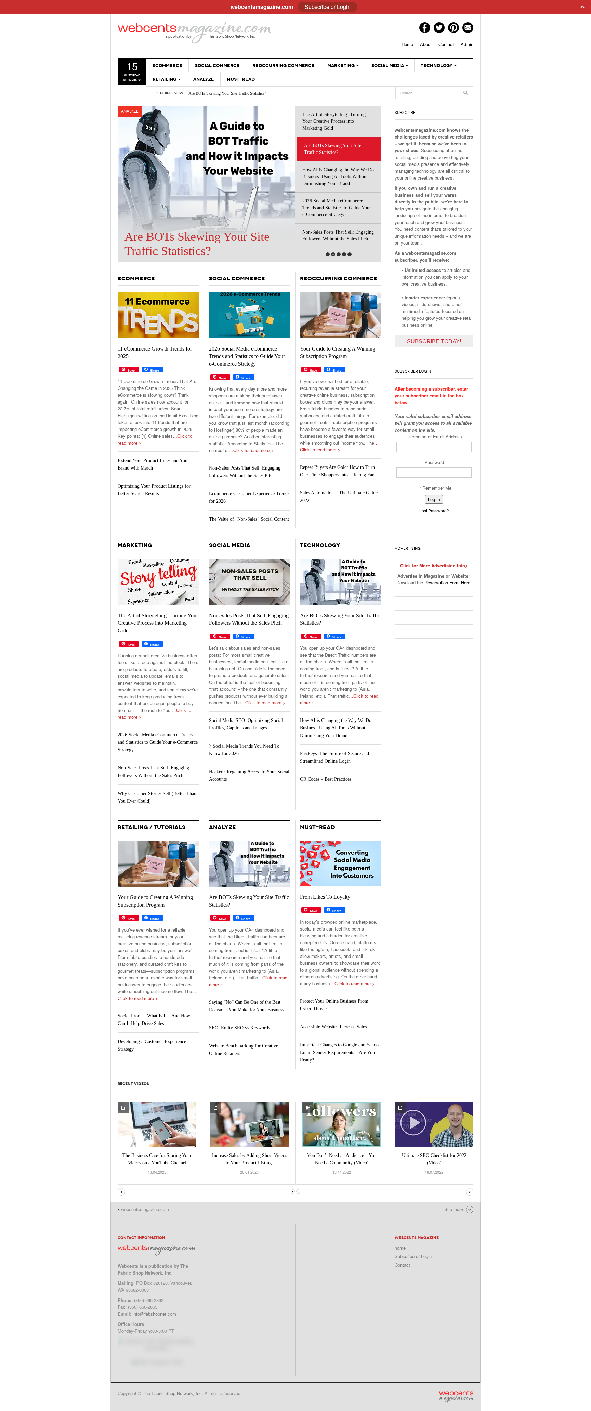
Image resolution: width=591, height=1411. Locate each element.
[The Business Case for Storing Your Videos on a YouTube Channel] (157, 1123)
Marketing (341, 65)
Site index (454, 1209)
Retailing (164, 79)
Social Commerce (217, 65)
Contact (446, 44)
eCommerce (167, 65)
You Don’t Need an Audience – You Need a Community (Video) (342, 1159)
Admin (467, 44)
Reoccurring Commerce (283, 65)
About (426, 44)
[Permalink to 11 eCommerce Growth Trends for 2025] (158, 315)
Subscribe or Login (413, 1256)
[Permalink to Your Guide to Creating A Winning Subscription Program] (340, 315)
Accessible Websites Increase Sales (333, 1026)
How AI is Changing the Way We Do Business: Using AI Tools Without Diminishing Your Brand (338, 176)
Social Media (387, 65)
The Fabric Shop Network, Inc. (173, 1393)
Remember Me (436, 488)
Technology (436, 65)
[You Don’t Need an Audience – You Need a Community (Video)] (341, 1123)
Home (407, 44)
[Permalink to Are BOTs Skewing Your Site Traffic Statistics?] (340, 582)
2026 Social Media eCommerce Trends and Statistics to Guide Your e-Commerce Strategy (336, 207)
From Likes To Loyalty (325, 897)
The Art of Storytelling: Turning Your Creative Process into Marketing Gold (334, 121)
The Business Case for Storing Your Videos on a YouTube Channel (157, 1159)
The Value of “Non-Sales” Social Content (249, 519)
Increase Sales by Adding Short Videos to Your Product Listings (249, 1159)
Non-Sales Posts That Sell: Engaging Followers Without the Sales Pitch (338, 235)
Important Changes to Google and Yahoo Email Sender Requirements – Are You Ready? (339, 1052)
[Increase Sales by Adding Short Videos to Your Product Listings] (249, 1123)
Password (434, 462)
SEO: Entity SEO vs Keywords (239, 1027)
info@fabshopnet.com (154, 1313)
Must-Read (241, 79)
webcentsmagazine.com (195, 32)
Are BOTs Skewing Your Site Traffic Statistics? (227, 93)
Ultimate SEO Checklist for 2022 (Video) (434, 1159)
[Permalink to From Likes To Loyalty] (340, 863)
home (400, 1247)
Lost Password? (434, 510)
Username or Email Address (434, 436)
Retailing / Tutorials (151, 827)
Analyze (203, 79)
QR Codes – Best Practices (325, 779)
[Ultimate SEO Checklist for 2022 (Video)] (434, 1123)
